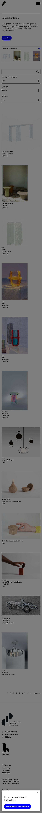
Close (37, 793)
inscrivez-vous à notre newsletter (17, 806)
